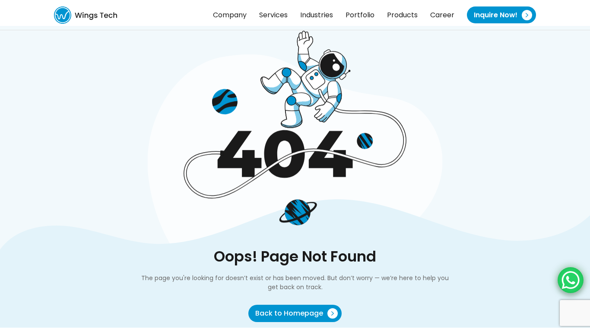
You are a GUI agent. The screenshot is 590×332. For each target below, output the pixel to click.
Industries (316, 15)
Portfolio (360, 15)
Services (273, 15)
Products (402, 15)
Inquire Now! (496, 15)
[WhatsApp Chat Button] (571, 280)
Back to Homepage (290, 313)
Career (442, 15)
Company (230, 15)
